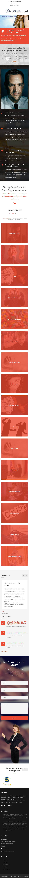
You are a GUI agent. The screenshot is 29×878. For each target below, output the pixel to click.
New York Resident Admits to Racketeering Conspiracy (15, 643)
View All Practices (13, 213)
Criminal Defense (14, 233)
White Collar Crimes (14, 298)
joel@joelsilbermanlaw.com (15, 1)
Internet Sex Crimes (14, 362)
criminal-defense (7, 218)
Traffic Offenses (14, 534)
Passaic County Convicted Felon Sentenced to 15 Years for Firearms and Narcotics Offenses (17, 632)
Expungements (14, 513)
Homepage (5, 859)
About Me (5, 862)
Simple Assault (14, 427)
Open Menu (26, 11)
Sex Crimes (14, 448)
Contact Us (5, 866)
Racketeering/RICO (14, 405)
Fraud (14, 276)
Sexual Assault (15, 341)
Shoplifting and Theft (14, 556)
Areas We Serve (6, 869)
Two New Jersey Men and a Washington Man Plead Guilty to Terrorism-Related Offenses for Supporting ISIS (15, 824)
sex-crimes (17, 219)
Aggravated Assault (14, 491)
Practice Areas (6, 864)
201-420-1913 (15, 3)
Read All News (4, 651)
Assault (15, 255)
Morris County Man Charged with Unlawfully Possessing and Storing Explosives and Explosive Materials (16, 623)
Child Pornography (14, 384)
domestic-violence (17, 218)
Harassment (14, 470)
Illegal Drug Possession (14, 319)
